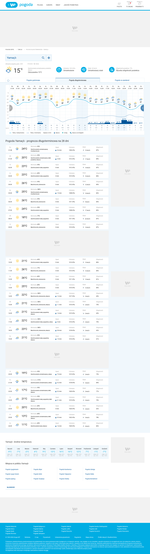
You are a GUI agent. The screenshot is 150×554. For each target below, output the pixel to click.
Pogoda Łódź (93, 529)
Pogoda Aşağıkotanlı (11, 469)
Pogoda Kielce (9, 529)
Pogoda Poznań (38, 531)
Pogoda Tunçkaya (39, 479)
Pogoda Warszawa (123, 531)
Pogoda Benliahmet (91, 479)
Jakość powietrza (71, 5)
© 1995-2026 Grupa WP (12, 537)
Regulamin (77, 537)
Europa (49, 5)
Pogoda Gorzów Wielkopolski (98, 526)
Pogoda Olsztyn (122, 529)
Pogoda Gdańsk (66, 526)
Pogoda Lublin (65, 529)
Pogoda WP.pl (9, 49)
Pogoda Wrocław (10, 533)
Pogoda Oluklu (89, 474)
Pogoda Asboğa (90, 469)
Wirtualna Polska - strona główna (11, 5)
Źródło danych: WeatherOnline (107, 537)
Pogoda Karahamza (65, 469)
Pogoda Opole (9, 531)
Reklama (27, 537)
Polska (40, 5)
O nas (36, 537)
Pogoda (26, 5)
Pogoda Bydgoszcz (39, 526)
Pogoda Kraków (38, 529)
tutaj (46, 550)
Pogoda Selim (38, 474)
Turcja (20, 49)
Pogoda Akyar (38, 469)
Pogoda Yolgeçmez (65, 474)
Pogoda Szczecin (94, 531)
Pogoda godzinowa (33, 80)
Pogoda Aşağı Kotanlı (12, 474)
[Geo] (49, 58)
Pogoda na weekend (122, 80)
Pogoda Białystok (10, 526)
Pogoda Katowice (122, 526)
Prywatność (46, 537)
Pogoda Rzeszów (66, 531)
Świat (58, 5)
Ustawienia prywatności (62, 537)
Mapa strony (89, 537)
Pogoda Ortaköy (64, 479)
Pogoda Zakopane (39, 533)
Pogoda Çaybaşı (10, 479)
